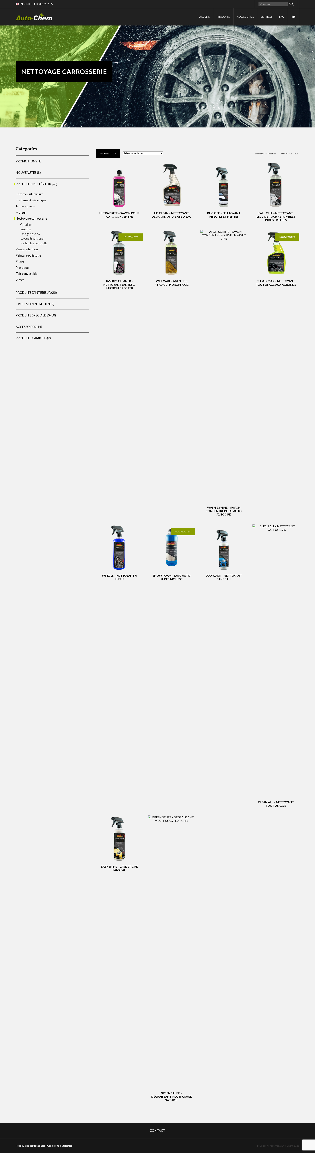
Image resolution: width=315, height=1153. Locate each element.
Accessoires (245, 16)
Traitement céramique (31, 200)
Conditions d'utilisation (60, 1145)
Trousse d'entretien (33, 304)
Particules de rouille (34, 243)
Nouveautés (26, 172)
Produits (223, 16)
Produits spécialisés (33, 315)
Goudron (26, 225)
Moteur (21, 212)
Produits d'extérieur (33, 184)
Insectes (26, 229)
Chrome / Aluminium (29, 194)
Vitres (20, 280)
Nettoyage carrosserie (31, 218)
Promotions (26, 161)
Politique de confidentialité (30, 1145)
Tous (296, 153)
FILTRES (105, 153)
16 (290, 153)
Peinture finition (27, 249)
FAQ (281, 16)
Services (267, 16)
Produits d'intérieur (33, 292)
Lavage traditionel (32, 238)
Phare (20, 261)
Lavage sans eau (30, 234)
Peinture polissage (28, 255)
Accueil (204, 16)
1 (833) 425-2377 (43, 4)
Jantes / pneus (25, 206)
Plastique (22, 267)
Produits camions (31, 338)
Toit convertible (26, 274)
